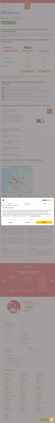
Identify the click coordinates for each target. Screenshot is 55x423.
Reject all (11, 222)
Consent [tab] (10, 203)
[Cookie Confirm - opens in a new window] (47, 200)
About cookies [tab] (27, 203)
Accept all (44, 222)
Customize (27, 222)
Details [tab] (45, 203)
